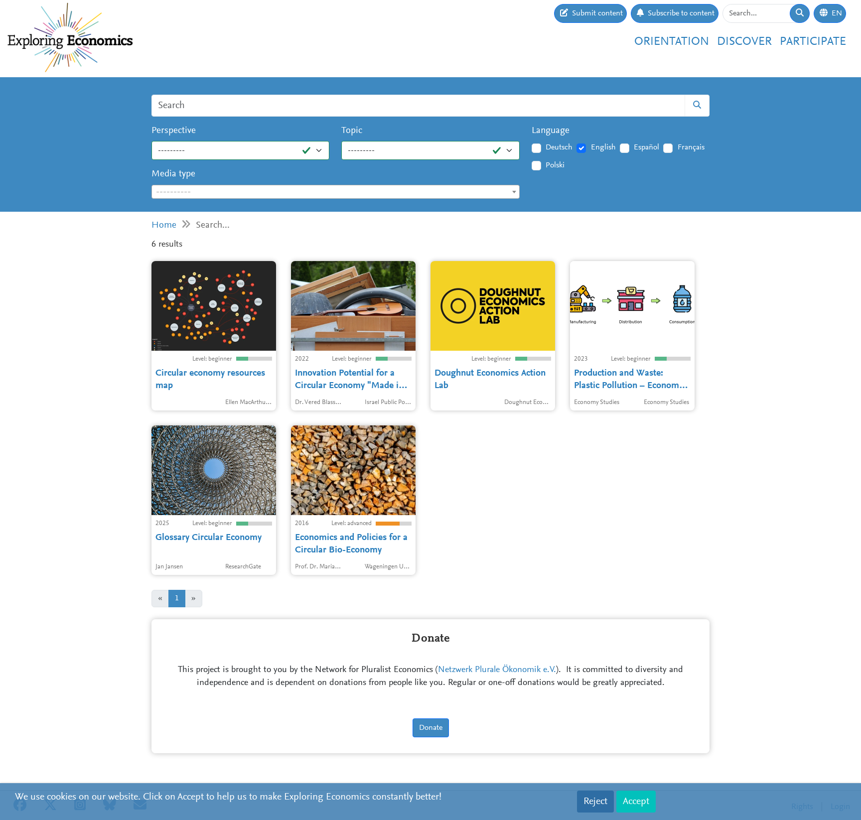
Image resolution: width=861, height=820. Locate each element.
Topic (351, 131)
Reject (595, 802)
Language (551, 131)
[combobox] (335, 192)
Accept (636, 802)
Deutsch (559, 147)
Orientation (671, 42)
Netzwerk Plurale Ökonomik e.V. (497, 670)
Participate (813, 42)
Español (646, 147)
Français (691, 147)
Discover (744, 42)
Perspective (173, 131)
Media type (173, 174)
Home (163, 225)
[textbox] (335, 192)
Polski (555, 165)
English (603, 147)
